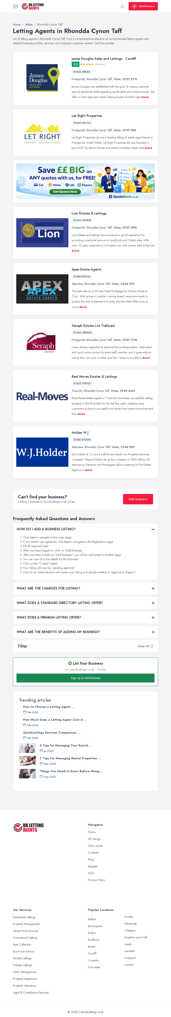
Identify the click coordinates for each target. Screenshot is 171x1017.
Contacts (93, 852)
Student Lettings (22, 958)
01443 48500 (81, 72)
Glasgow (130, 930)
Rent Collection (22, 944)
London (129, 965)
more (145, 97)
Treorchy (77, 391)
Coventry (93, 960)
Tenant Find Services (25, 931)
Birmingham (95, 926)
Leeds (127, 944)
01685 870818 (82, 440)
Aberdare (77, 284)
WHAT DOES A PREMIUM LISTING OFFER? (49, 617)
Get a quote (95, 846)
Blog (91, 859)
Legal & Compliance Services (31, 992)
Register (93, 866)
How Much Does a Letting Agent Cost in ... (55, 719)
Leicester (129, 951)
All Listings (94, 839)
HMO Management (24, 972)
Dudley (128, 917)
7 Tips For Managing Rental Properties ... (70, 758)
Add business (138, 499)
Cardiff (92, 953)
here (32, 537)
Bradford (93, 940)
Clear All (143, 646)
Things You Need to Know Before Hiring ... (71, 771)
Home (92, 832)
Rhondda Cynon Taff (99, 79)
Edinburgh (130, 923)
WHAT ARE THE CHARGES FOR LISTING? (48, 588)
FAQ (91, 873)
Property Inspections (25, 979)
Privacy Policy (96, 880)
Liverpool (130, 958)
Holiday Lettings (22, 965)
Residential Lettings (24, 917)
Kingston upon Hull (135, 937)
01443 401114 (82, 123)
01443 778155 (82, 383)
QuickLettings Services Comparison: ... (51, 732)
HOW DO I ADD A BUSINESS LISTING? (46, 529)
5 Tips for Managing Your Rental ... (66, 745)
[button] (151, 646)
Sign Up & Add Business (85, 678)
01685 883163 (82, 276)
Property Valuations (24, 986)
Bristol (91, 947)
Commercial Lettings (25, 938)
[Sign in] (122, 6)
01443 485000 (82, 333)
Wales (117, 79)
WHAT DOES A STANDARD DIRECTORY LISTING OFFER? (60, 602)
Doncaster (94, 967)
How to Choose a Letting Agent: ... (49, 707)
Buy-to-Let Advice (23, 951)
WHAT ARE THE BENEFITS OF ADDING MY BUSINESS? (58, 632)
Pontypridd (78, 79)
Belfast (92, 919)
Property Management (26, 924)
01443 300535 (82, 220)
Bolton (92, 933)
